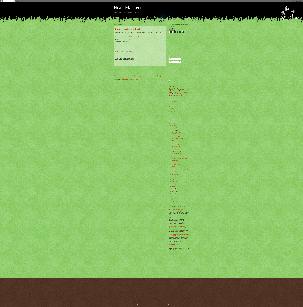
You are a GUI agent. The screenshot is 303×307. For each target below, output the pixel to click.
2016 (172, 109)
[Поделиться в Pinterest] (131, 51)
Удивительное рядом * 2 (177, 136)
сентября (174, 174)
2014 (172, 113)
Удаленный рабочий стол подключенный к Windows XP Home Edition (179, 235)
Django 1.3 (174, 166)
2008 (172, 199)
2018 (172, 106)
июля (173, 179)
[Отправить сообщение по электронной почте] (123, 51)
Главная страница (139, 76)
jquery (172, 95)
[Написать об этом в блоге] (127, 51)
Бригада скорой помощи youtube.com (180, 156)
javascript (183, 94)
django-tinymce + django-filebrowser (177, 226)
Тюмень (187, 89)
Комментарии (174, 61)
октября (174, 130)
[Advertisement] (139, 70)
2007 (172, 201)
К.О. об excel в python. (177, 153)
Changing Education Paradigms (178, 149)
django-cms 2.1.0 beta (173, 244)
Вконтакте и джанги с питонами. (179, 158)
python (180, 89)
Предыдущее (161, 76)
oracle (182, 95)
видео (184, 91)
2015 (172, 111)
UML (178, 92)
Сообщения (173, 59)
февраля (174, 191)
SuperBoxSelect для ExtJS (128, 28)
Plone (188, 94)
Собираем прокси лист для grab (176, 217)
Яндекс (177, 95)
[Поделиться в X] (128, 51)
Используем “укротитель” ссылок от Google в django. (180, 163)
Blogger (168, 304)
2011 (172, 121)
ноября (173, 127)
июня (173, 181)
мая (173, 184)
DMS (178, 94)
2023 (172, 104)
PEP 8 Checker (175, 171)
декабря (174, 125)
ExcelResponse (175, 160)
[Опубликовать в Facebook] (130, 51)
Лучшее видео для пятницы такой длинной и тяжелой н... (179, 132)
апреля (173, 186)
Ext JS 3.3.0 (174, 140)
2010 (172, 123)
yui (174, 94)
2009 (172, 196)
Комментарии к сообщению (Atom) (130, 79)
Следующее (117, 76)
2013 (172, 116)
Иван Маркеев (128, 7)
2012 (172, 118)
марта (173, 189)
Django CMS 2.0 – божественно (176, 209)
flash (187, 95)
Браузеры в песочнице (177, 146)
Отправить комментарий (123, 62)
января (173, 193)
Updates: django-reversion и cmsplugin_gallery (178, 143)
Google (175, 91)
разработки (171, 92)
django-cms (184, 92)
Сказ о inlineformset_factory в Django (180, 169)
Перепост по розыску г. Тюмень (179, 151)
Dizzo (159, 304)
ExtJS (170, 94)
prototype (170, 97)
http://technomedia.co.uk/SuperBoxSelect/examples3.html (128, 37)
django (171, 89)
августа (174, 176)
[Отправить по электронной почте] (125, 51)
